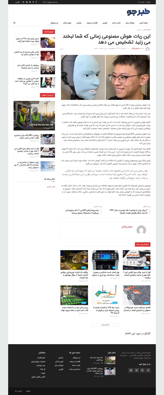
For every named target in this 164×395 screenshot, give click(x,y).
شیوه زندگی (67, 23)
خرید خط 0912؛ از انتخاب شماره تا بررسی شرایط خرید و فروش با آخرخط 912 (106, 310)
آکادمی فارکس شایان (38, 377)
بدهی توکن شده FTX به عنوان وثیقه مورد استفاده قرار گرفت (27, 40)
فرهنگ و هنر (130, 23)
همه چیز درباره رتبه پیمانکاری (41, 124)
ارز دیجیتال (54, 23)
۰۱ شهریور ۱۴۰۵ (47, 128)
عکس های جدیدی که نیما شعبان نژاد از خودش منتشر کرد (26, 53)
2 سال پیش (34, 71)
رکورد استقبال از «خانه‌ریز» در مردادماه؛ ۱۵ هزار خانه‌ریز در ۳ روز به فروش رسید (26, 165)
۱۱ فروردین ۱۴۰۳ (122, 48)
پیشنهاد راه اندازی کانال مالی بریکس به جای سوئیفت (28, 66)
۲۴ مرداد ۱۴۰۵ (83, 281)
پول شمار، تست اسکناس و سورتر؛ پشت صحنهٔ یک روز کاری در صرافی (105, 273)
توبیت (43, 373)
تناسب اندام (116, 23)
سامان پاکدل (136, 48)
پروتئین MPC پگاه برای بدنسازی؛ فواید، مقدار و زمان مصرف (26, 136)
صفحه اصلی (144, 23)
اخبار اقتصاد (41, 357)
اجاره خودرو (51, 186)
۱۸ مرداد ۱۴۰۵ (83, 314)
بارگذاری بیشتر (105, 325)
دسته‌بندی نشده (74, 369)
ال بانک (42, 369)
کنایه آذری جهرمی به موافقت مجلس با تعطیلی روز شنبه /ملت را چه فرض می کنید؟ (27, 81)
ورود (16, 2)
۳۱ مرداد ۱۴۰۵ (145, 281)
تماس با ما (141, 2)
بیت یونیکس (40, 365)
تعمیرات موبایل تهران (38, 361)
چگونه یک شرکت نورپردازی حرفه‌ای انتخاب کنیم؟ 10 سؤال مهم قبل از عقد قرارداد (74, 275)
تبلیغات (148, 2)
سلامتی (79, 23)
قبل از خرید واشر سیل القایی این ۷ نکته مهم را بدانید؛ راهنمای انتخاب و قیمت (136, 275)
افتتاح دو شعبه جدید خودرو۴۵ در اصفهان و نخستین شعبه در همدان (137, 309)
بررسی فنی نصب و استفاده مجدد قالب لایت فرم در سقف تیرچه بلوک (74, 309)
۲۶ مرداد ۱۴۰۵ (114, 278)
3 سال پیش (34, 44)
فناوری (105, 23)
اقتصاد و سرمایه (92, 23)
